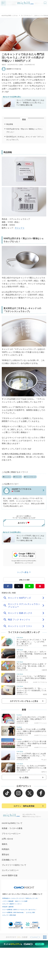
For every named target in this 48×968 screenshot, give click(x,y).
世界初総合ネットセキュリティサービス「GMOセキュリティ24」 (20, 898)
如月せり (44, 772)
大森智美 (44, 670)
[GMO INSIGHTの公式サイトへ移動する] (24, 886)
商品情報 (9, 124)
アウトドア (18, 477)
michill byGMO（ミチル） (10, 15)
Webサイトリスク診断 (21, 901)
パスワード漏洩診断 (7, 901)
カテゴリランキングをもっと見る (24, 701)
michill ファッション (40, 723)
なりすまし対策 (30, 912)
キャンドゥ (19, 228)
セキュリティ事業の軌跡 (9, 915)
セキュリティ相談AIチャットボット (12, 904)
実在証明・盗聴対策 (7, 906)
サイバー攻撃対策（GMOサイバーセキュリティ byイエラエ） (19, 909)
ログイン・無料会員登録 (24, 806)
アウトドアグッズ (30, 477)
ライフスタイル (26, 15)
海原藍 (45, 645)
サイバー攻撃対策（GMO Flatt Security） (13, 912)
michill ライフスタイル (13, 69)
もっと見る (24, 777)
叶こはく (44, 759)
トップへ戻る (23, 572)
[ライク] (45, 2)
